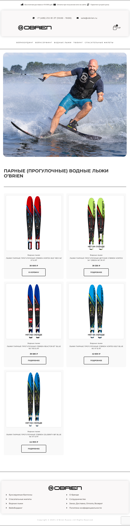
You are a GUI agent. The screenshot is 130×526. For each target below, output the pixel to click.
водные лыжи (63, 42)
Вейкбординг (24, 42)
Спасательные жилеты (99, 42)
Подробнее (96, 272)
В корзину (34, 272)
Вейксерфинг (43, 42)
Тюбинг (78, 42)
